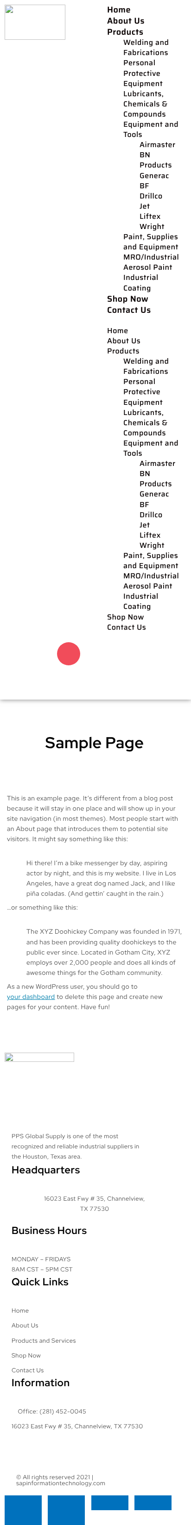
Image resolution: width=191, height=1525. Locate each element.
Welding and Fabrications (146, 48)
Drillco (151, 197)
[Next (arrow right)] (66, 1517)
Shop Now (127, 299)
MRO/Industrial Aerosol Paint (151, 263)
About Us (126, 21)
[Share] (109, 1502)
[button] (143, 321)
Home (119, 10)
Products (125, 32)
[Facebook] (36, 653)
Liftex (150, 217)
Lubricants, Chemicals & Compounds (145, 104)
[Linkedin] (52, 680)
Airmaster (158, 145)
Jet (145, 207)
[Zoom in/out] (23, 1502)
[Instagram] (68, 653)
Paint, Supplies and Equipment (150, 242)
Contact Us (129, 310)
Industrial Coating (141, 283)
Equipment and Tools (150, 130)
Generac (154, 176)
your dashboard (31, 997)
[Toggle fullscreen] (66, 1502)
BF (144, 186)
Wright (152, 227)
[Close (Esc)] (153, 1502)
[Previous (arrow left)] (23, 1517)
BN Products (156, 160)
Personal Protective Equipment (143, 73)
